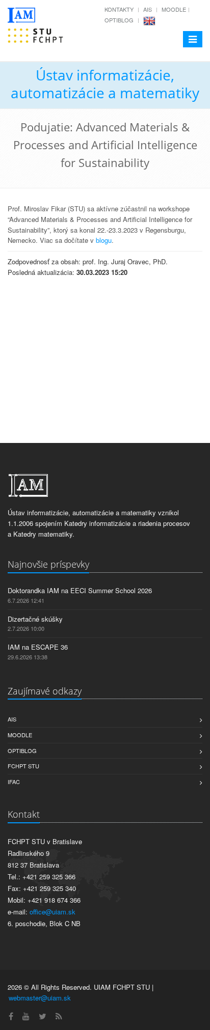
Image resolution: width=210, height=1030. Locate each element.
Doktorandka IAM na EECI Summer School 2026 (80, 590)
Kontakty (119, 9)
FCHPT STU (23, 766)
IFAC (14, 781)
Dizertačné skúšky (35, 619)
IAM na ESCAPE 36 (38, 647)
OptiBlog (119, 20)
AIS (147, 9)
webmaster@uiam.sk (40, 998)
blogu (104, 240)
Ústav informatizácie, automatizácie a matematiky (105, 83)
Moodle (174, 9)
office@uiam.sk (52, 911)
